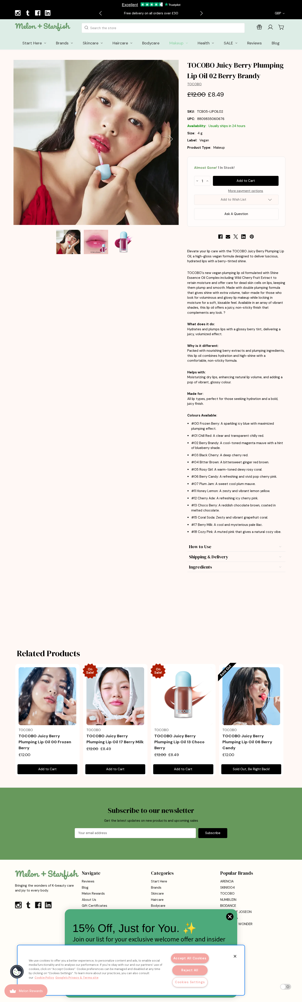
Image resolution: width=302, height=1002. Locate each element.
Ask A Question (236, 214)
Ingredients (200, 567)
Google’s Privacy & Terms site (76, 977)
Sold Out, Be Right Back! (251, 769)
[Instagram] (18, 13)
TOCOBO (227, 893)
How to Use (200, 547)
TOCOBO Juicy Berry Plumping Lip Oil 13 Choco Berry (179, 742)
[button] (17, 972)
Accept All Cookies (189, 958)
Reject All (189, 970)
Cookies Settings (190, 982)
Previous (21, 139)
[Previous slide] (100, 13)
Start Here (159, 881)
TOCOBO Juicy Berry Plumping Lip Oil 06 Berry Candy (247, 742)
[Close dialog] (230, 916)
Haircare (157, 899)
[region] (131, 970)
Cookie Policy (44, 977)
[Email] (228, 236)
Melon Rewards (93, 893)
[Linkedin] (48, 13)
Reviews (88, 881)
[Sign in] (270, 28)
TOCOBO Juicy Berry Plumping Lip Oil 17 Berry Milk (115, 739)
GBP (278, 13)
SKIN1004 (227, 887)
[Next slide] (201, 13)
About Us (89, 899)
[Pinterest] (252, 236)
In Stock (214, 167)
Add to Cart (47, 769)
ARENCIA (227, 881)
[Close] (235, 956)
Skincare (157, 893)
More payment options (245, 191)
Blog (85, 887)
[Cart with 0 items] (281, 27)
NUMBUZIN (228, 899)
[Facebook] (38, 13)
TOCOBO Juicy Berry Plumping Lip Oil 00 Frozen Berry (45, 742)
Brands (156, 887)
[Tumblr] (28, 13)
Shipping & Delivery (208, 557)
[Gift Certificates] (259, 28)
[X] (235, 236)
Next (170, 139)
